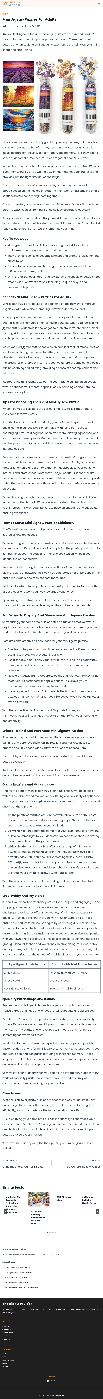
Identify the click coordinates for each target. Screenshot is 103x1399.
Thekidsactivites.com (55, 1395)
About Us (6, 1326)
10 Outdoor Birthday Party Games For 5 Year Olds (38, 1217)
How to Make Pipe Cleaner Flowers (17, 1283)
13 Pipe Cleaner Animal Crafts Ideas (17, 1278)
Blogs (4, 1357)
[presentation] (38, 1199)
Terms (5, 1336)
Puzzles (5, 1366)
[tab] (47, 1232)
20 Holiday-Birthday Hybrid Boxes (89, 1200)
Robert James (12, 26)
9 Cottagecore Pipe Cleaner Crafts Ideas (19, 1273)
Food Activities (8, 1360)
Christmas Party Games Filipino (22, 1164)
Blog (5, 14)
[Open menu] (99, 3)
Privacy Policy (7, 1332)
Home (4, 1353)
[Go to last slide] (5, 1211)
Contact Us (6, 1329)
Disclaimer (6, 1339)
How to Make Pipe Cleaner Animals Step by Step (21, 1287)
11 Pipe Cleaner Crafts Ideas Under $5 (17, 1268)
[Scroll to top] (97, 1388)
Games (5, 1363)
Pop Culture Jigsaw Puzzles (83, 1164)
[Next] (97, 1211)
